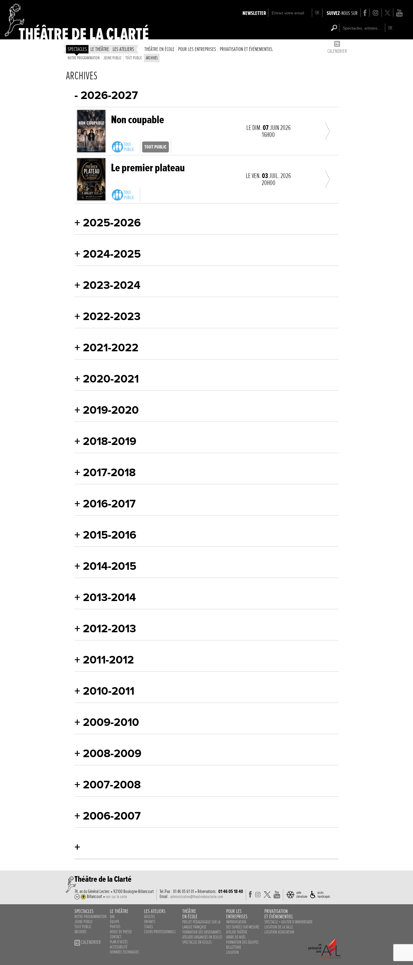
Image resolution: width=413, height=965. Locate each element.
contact (115, 937)
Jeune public (112, 58)
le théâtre (99, 49)
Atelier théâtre (236, 932)
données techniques (124, 952)
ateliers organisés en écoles (202, 937)
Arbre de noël (236, 937)
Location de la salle (278, 927)
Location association (279, 932)
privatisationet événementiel (278, 914)
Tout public (133, 58)
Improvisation (236, 922)
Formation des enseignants (201, 932)
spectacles (77, 49)
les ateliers (123, 49)
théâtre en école (159, 49)
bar (112, 916)
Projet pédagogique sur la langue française (201, 924)
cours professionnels (160, 932)
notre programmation (90, 916)
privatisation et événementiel (246, 49)
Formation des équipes (242, 942)
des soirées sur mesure (242, 927)
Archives (152, 58)
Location (232, 952)
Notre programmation (84, 58)
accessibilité (118, 947)
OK (317, 12)
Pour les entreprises (197, 49)
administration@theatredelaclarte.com (196, 896)
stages (148, 927)
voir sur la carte (116, 896)
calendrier (337, 51)
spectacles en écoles (197, 942)
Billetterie (233, 947)
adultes (149, 916)
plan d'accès (119, 942)
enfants (149, 921)
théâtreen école (190, 914)
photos (115, 927)
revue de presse (121, 932)
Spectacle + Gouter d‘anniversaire (288, 922)
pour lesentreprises (237, 914)
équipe (114, 921)
